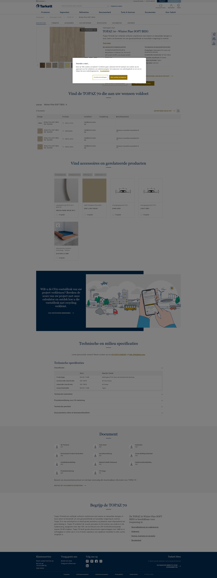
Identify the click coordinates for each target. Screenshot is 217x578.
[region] (109, 70)
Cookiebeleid (104, 71)
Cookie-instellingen (100, 77)
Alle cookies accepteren (118, 77)
